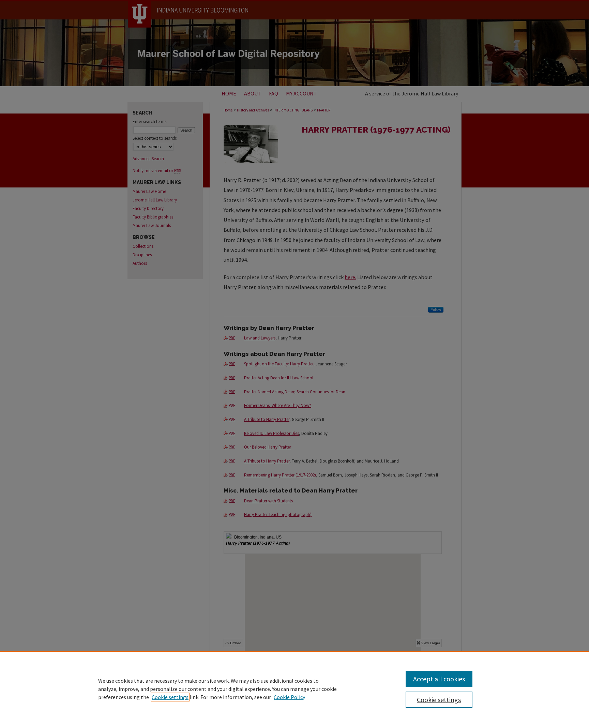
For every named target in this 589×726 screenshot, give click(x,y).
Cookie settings (170, 697)
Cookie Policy (289, 697)
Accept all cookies (439, 679)
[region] (294, 688)
